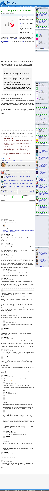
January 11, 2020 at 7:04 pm (11, 322)
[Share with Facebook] (5, 158)
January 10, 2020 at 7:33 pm (9, 358)
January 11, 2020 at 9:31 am (11, 393)
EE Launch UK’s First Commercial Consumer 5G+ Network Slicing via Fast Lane (18, 186)
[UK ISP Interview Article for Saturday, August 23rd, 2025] (37, 261)
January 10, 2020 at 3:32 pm (9, 244)
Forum (21, 6)
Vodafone (16, 38)
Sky (39, 97)
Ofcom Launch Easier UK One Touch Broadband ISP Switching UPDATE (43, 203)
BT (39, 41)
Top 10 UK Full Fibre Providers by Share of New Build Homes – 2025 (43, 179)
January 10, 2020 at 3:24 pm (9, 235)
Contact (39, 6)
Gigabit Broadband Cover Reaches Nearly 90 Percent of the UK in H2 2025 (43, 176)
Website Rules (40, 490)
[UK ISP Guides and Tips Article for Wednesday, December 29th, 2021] (37, 208)
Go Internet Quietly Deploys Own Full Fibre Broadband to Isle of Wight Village (43, 17)
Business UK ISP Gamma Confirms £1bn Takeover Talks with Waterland (43, 14)
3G (19, 23)
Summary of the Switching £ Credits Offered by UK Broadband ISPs (43, 182)
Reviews (13, 6)
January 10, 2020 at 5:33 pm (9, 329)
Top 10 (17, 6)
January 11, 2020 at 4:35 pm (9, 453)
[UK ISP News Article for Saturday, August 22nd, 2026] (37, 15)
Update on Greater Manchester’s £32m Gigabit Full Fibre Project (27, 192)
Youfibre (40, 34)
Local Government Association (25, 16)
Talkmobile (40, 90)
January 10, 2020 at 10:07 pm (9, 376)
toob (39, 132)
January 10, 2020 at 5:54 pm (9, 338)
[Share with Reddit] (7, 158)
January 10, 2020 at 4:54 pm (9, 279)
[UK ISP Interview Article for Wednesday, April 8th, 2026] (37, 254)
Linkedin (28, 168)
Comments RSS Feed (17, 470)
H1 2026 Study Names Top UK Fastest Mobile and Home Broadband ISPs (43, 162)
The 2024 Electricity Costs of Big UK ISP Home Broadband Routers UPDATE (43, 210)
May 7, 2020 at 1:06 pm (8, 461)
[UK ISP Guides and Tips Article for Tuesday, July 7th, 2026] (37, 159)
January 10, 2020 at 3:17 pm (11, 226)
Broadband (30, 6)
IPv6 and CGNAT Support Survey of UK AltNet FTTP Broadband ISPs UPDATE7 (43, 189)
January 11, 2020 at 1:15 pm (11, 411)
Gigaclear (40, 129)
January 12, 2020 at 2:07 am (11, 437)
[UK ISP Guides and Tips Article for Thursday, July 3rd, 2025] (37, 180)
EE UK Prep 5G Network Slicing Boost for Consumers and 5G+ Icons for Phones (18, 180)
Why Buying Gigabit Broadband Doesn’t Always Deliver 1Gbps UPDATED (43, 186)
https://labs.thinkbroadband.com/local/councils (12, 418)
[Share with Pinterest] (9, 158)
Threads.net (23, 168)
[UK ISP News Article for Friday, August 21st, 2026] (37, 22)
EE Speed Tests (41, 111)
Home (2, 6)
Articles (5, 6)
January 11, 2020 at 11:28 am (11, 399)
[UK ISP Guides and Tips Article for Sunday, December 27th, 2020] (37, 187)
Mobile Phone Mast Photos (43, 108)
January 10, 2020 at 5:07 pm (9, 291)
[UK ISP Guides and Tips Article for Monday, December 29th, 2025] (37, 173)
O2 (12, 38)
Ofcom (9, 62)
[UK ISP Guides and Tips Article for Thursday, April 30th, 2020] (37, 152)
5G (22, 23)
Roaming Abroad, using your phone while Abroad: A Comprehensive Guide (43, 105)
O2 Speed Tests (41, 115)
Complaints (35, 6)
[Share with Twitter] (1, 158)
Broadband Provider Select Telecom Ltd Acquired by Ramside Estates (43, 21)
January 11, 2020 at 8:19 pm (11, 432)
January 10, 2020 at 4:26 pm (9, 255)
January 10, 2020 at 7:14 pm (9, 350)
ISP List (9, 6)
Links (36, 490)
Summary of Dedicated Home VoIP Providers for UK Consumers (43, 200)
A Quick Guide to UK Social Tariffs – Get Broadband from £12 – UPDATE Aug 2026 (43, 148)
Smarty (40, 94)
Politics (13, 160)
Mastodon (11, 168)
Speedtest (25, 6)
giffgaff (40, 83)
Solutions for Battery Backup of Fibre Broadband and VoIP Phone (43, 207)
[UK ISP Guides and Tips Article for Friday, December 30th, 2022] (37, 201)
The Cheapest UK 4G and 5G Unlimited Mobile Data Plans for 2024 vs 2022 (43, 196)
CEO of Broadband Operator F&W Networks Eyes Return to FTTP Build (43, 264)
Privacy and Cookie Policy (31, 490)
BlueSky (18, 168)
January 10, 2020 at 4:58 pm (11, 270)
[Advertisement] (31, 3)
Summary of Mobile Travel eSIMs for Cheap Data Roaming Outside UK (43, 165)
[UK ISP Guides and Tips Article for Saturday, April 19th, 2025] (37, 194)
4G (20, 23)
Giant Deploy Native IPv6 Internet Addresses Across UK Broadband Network (43, 24)
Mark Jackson (9, 162)
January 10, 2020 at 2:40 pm (9, 220)
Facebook (15, 168)
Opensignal (21, 108)
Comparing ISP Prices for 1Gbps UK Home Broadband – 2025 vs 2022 (43, 193)
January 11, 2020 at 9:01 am (11, 383)
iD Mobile (40, 87)
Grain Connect (41, 136)
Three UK (8, 38)
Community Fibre (41, 125)
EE (11, 38)
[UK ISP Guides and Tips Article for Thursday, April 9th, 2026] (37, 166)
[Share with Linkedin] (3, 158)
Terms (26, 490)
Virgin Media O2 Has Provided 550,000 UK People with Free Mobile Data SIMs (18, 183)
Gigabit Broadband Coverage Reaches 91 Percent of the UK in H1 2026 (43, 158)
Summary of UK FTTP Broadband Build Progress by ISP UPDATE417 (43, 151)
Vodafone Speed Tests (42, 118)
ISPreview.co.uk (15, 490)
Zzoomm (40, 139)
